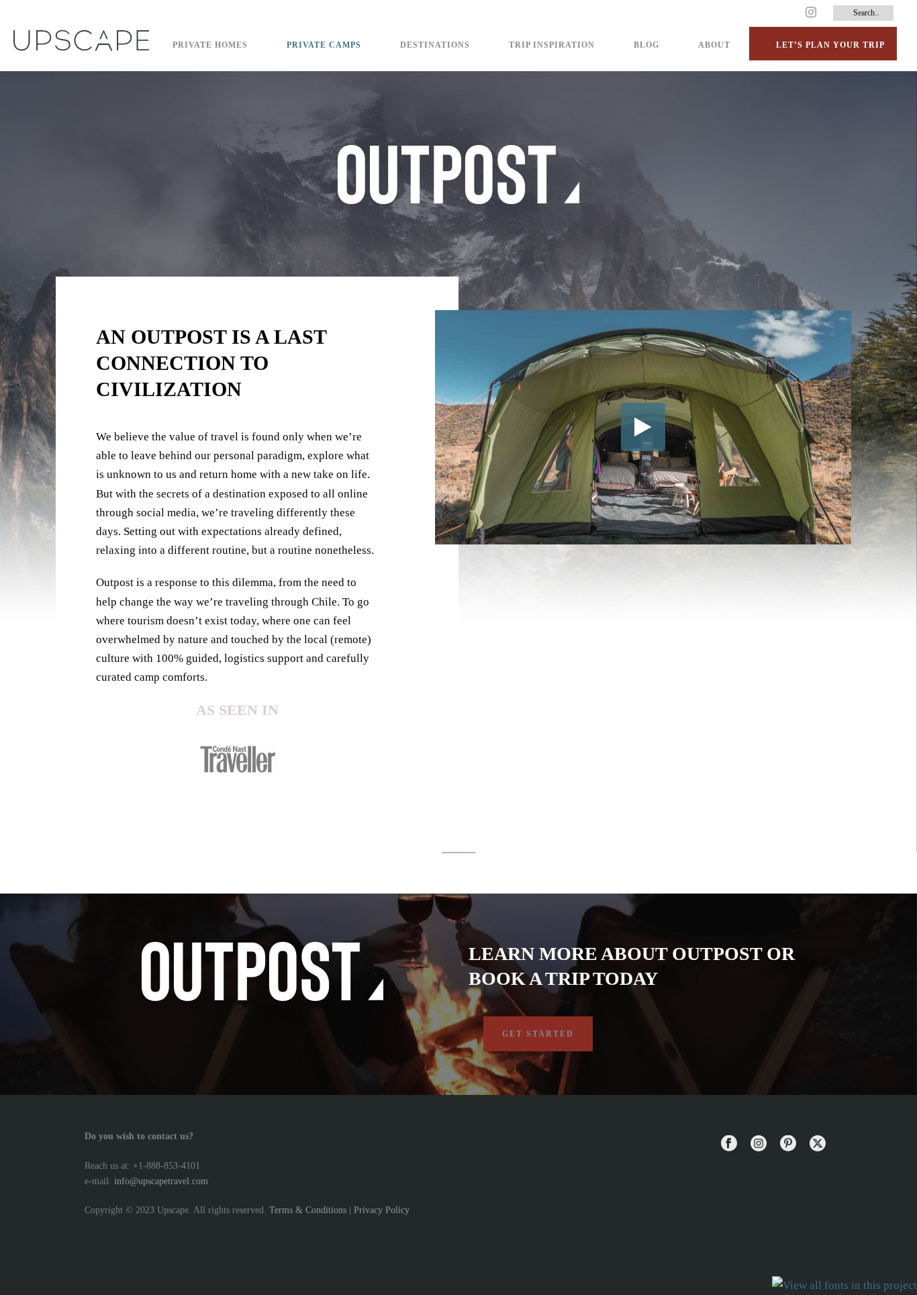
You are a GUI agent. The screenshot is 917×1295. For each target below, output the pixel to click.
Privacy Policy (381, 1210)
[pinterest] (788, 1144)
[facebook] (729, 1144)
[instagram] (759, 1144)
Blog (646, 45)
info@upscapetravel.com (161, 1181)
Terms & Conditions (307, 1210)
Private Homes (210, 45)
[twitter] (818, 1144)
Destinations (435, 45)
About (714, 45)
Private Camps (324, 45)
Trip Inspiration (552, 45)
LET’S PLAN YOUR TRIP (830, 45)
